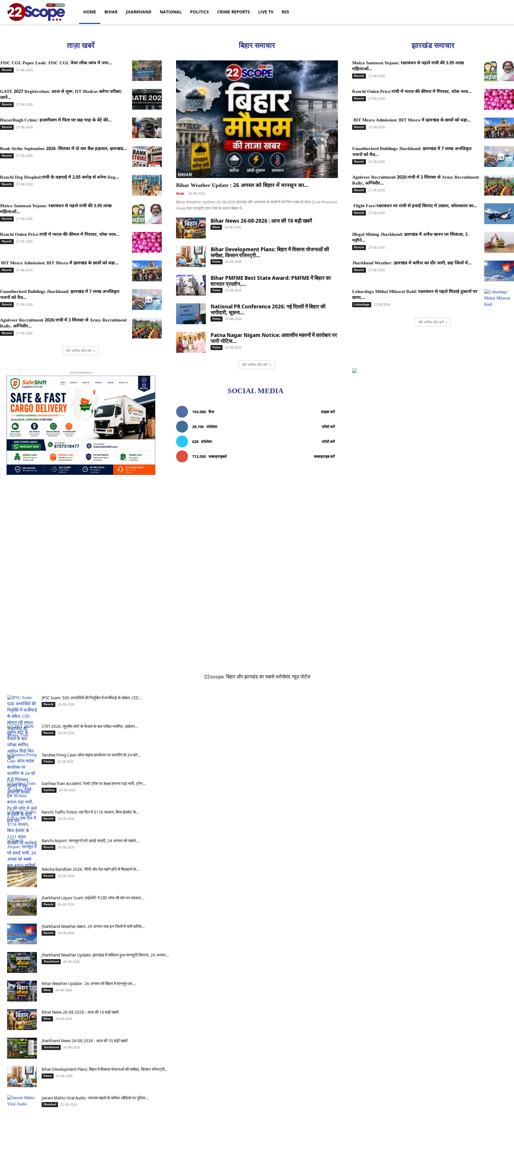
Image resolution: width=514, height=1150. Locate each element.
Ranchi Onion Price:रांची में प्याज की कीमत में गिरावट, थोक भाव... (59, 235)
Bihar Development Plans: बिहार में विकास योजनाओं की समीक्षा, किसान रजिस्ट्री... (270, 252)
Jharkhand (138, 12)
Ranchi (7, 69)
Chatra (48, 761)
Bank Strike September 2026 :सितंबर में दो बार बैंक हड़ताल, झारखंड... (63, 149)
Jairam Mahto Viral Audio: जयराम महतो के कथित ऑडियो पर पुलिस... (95, 1098)
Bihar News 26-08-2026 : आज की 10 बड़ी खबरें (261, 220)
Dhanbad (49, 1104)
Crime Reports (233, 12)
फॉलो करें (328, 426)
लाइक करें (328, 411)
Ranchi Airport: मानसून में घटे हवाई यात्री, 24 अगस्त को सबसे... (90, 840)
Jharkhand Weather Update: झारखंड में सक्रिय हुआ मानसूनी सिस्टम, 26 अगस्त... (105, 955)
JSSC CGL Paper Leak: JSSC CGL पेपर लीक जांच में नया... (56, 63)
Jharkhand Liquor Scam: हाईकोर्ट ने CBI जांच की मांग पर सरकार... (93, 898)
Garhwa (49, 790)
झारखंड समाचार (433, 45)
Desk (180, 193)
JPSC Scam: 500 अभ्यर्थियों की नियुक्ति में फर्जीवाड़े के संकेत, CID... (92, 697)
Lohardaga (361, 304)
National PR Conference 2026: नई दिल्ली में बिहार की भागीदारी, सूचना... (268, 309)
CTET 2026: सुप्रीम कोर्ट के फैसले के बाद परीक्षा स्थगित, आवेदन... (90, 726)
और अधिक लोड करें (78, 350)
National (171, 12)
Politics (199, 12)
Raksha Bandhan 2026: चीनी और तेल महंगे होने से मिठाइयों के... (91, 869)
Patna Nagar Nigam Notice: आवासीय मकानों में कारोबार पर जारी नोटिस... (274, 337)
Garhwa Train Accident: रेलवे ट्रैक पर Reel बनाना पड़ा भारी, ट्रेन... (94, 783)
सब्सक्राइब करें (324, 456)
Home (89, 12)
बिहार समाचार (257, 45)
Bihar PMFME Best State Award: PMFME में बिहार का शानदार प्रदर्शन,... (271, 280)
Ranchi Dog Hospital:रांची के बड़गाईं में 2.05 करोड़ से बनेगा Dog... (59, 177)
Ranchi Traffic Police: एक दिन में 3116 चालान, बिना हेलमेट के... (91, 812)
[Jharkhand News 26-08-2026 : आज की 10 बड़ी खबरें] (22, 1048)
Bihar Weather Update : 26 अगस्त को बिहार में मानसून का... (242, 185)
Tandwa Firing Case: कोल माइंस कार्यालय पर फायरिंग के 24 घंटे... (91, 755)
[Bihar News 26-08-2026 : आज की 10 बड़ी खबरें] (191, 228)
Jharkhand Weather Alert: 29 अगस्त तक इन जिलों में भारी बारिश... (93, 926)
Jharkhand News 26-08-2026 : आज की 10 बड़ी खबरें (85, 1040)
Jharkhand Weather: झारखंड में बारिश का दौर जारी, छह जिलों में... (411, 263)
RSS (285, 12)
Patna (216, 261)
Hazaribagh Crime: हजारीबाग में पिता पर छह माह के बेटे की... (56, 120)
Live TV (265, 12)
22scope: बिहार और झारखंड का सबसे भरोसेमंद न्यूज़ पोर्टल (257, 677)
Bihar (110, 12)
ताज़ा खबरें (81, 45)
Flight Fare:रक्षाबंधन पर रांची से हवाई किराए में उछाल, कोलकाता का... (414, 206)
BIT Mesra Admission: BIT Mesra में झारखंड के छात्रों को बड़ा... (59, 263)
